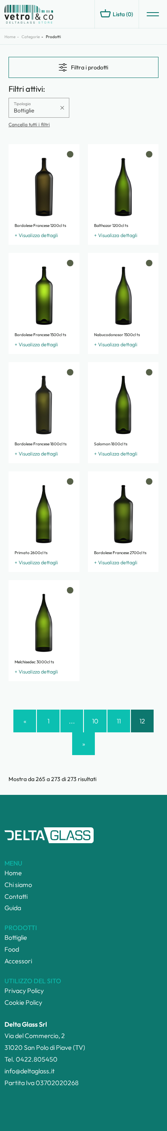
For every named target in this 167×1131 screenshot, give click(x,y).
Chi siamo (18, 885)
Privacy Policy (24, 990)
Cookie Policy (23, 1002)
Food (11, 949)
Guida (12, 908)
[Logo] (40, 14)
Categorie (30, 36)
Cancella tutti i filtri (29, 124)
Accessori (18, 961)
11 (119, 721)
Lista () (123, 14)
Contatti (16, 896)
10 (95, 721)
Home (9, 36)
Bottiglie (15, 937)
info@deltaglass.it (29, 1071)
